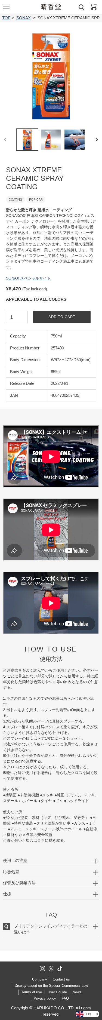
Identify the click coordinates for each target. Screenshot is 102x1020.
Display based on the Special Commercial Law (51, 986)
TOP (6, 18)
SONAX (23, 18)
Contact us (61, 979)
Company (39, 979)
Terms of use (31, 992)
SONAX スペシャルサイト (28, 278)
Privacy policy (45, 998)
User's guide (57, 992)
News (77, 992)
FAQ (65, 998)
